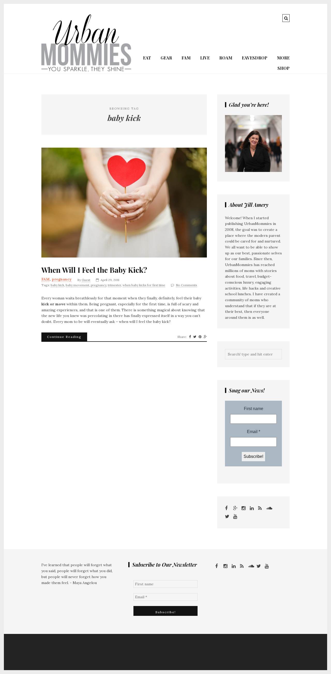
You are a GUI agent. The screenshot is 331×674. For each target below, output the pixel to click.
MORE (283, 57)
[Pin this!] (200, 336)
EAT (147, 57)
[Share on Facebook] (190, 336)
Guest (86, 280)
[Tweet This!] (194, 336)
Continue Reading (64, 337)
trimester (114, 285)
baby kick (57, 285)
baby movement (77, 285)
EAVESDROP (254, 57)
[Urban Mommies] (86, 70)
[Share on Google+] (205, 336)
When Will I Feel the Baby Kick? (94, 270)
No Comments (186, 285)
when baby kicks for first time (144, 285)
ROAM (225, 57)
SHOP (283, 68)
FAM (186, 57)
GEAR (166, 57)
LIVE (205, 57)
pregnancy (62, 279)
